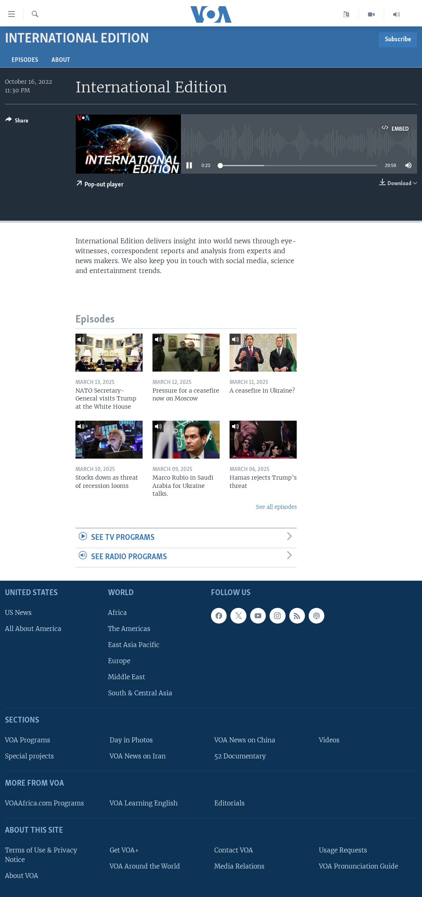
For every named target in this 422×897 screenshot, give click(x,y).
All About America (33, 628)
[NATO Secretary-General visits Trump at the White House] (109, 353)
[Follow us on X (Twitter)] (238, 615)
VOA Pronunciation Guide (358, 866)
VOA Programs (27, 740)
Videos (329, 740)
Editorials (229, 803)
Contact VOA (233, 850)
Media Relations (239, 866)
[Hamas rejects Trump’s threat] (263, 440)
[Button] (16, 122)
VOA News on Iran (138, 756)
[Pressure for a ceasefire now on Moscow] (186, 353)
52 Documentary (240, 756)
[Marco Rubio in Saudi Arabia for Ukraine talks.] (186, 440)
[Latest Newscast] (396, 14)
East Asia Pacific (133, 645)
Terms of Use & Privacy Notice (41, 854)
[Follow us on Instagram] (277, 615)
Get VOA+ (124, 850)
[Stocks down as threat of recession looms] (109, 440)
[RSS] (297, 615)
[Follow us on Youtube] (258, 615)
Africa (117, 612)
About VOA (21, 876)
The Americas (129, 628)
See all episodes (276, 507)
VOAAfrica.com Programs (44, 803)
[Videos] (371, 14)
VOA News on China (244, 740)
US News (18, 612)
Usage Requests (343, 850)
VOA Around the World (145, 866)
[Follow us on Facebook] (219, 615)
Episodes (25, 60)
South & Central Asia (140, 693)
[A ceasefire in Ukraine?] (263, 353)
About (61, 60)
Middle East (126, 677)
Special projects (29, 756)
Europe (119, 661)
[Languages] (346, 14)
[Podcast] (316, 615)
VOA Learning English (144, 803)
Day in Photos (131, 740)
